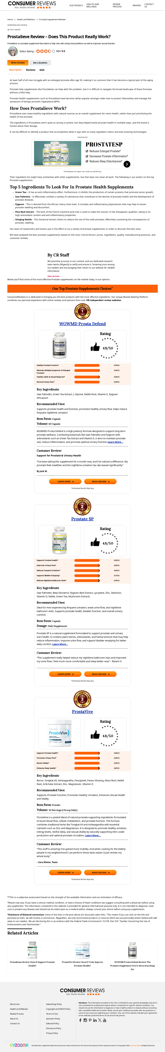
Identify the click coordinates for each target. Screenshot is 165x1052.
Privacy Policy (52, 1033)
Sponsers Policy (53, 1018)
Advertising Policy (54, 1004)
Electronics (76, 5)
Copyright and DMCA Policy (58, 1009)
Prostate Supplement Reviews (52, 19)
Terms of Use (52, 1013)
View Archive (54, 276)
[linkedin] (95, 1020)
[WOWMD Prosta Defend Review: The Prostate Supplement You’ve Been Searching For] (132, 958)
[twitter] (100, 1020)
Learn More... (115, 442)
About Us (14, 1018)
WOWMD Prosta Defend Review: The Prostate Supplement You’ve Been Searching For (132, 966)
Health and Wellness (92, 5)
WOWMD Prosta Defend (82, 323)
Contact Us (149, 5)
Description (15, 69)
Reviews (30, 69)
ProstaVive (82, 711)
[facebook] (80, 1020)
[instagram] (85, 1020)
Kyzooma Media (135, 1045)
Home (10, 19)
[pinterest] (90, 1020)
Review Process (117, 5)
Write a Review (18, 62)
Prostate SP (82, 518)
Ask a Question (40, 62)
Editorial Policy (52, 1023)
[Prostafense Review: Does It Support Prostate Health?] (32, 958)
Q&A (42, 69)
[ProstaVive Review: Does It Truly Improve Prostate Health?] (82, 958)
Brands (137, 5)
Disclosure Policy (53, 1028)
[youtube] (104, 1020)
